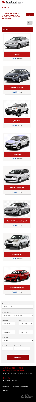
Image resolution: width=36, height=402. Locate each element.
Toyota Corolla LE (17, 87)
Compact (17, 54)
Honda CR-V (17, 154)
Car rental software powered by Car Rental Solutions (27, 396)
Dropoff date (5, 329)
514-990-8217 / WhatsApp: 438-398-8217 (13, 369)
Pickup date (5, 320)
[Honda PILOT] (17, 242)
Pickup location (6, 304)
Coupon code (17, 345)
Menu (29, 23)
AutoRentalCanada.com (15, 3)
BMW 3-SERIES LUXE (17, 288)
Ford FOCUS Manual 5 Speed (17, 221)
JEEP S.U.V (17, 121)
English (30, 15)
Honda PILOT (17, 254)
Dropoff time (22, 329)
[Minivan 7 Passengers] (17, 176)
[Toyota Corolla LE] (17, 76)
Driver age (5, 337)
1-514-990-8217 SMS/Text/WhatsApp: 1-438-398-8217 (11, 16)
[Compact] (17, 42)
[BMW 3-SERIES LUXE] (17, 276)
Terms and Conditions (9, 380)
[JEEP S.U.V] (17, 109)
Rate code (4, 345)
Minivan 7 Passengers (17, 188)
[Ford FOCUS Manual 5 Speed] (17, 209)
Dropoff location (6, 312)
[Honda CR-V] (17, 142)
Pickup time (22, 320)
